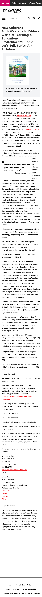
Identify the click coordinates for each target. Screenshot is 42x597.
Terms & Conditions (30, 589)
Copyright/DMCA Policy (11, 594)
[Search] (29, 18)
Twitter (4, 493)
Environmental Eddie (31, 129)
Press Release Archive (24, 585)
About (11, 585)
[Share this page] (39, 18)
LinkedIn (5, 496)
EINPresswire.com (24, 116)
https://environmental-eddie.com (14, 470)
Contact (37, 594)
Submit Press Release (13, 589)
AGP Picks (5, 3)
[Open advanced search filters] (33, 18)
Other (4, 499)
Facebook (5, 491)
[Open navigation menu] (3, 18)
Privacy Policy (27, 594)
